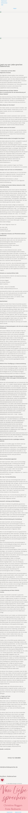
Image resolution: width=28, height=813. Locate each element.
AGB (2, 4)
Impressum (4, 1)
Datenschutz (4, 3)
